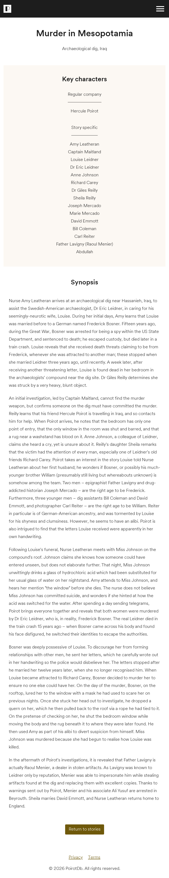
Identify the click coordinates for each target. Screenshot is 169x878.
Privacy (76, 857)
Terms (94, 857)
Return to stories (85, 829)
